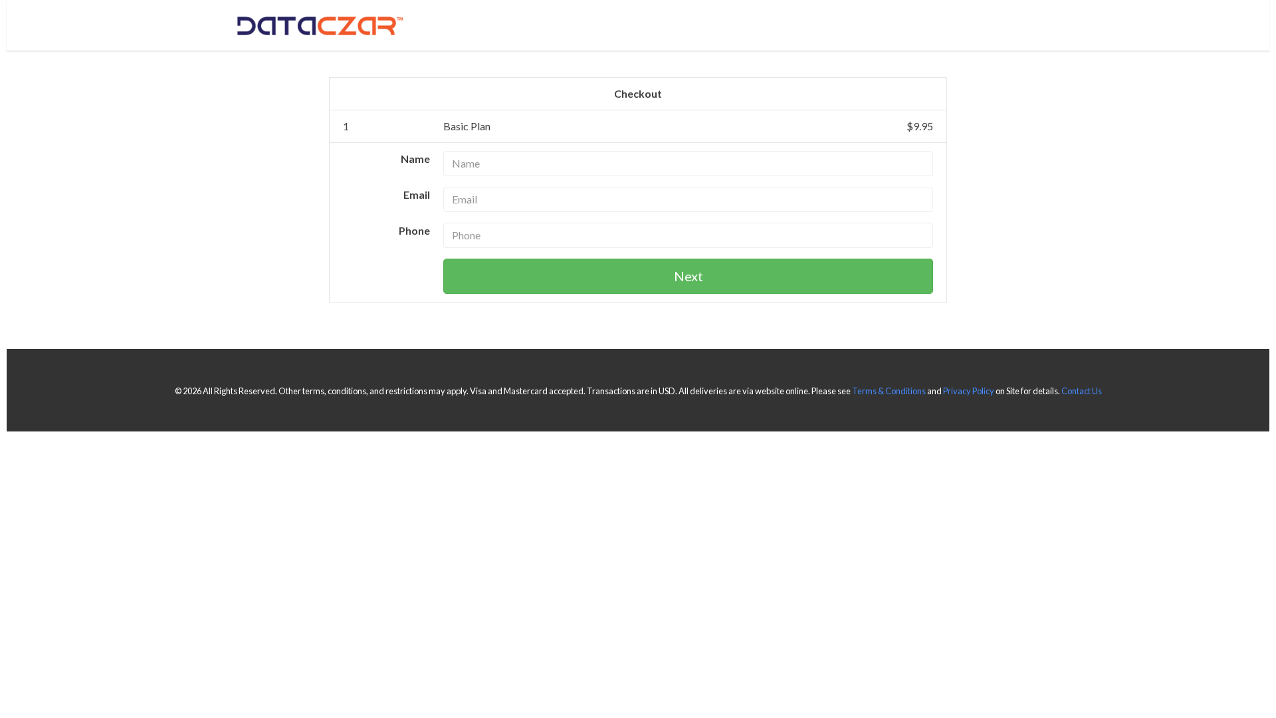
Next (688, 276)
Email (416, 194)
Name (415, 158)
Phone (414, 230)
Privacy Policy (968, 391)
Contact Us (1081, 391)
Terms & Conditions (889, 391)
